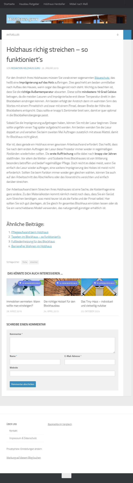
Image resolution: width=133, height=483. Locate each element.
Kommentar (16, 334)
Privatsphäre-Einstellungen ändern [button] (24, 448)
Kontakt (13, 430)
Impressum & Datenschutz (23, 438)
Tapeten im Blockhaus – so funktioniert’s (35, 237)
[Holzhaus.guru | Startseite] (66, 19)
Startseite (9, 4)
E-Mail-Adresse (73, 356)
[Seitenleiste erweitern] (127, 35)
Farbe (25, 262)
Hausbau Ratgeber (29, 4)
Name (13, 356)
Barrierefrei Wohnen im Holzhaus (31, 246)
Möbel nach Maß (79, 4)
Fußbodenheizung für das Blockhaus (33, 241)
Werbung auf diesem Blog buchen (23, 457)
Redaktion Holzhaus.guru (25, 68)
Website (14, 367)
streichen (34, 262)
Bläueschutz (102, 78)
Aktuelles (12, 34)
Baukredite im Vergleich (60, 424)
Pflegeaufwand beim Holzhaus (29, 232)
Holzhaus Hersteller (54, 4)
